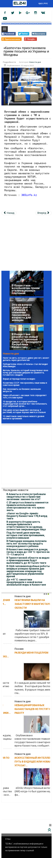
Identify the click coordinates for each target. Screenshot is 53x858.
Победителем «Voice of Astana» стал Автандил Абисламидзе (25, 365)
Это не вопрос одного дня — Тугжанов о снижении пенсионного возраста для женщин (22, 312)
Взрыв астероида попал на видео (19, 378)
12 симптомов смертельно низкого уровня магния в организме (23, 417)
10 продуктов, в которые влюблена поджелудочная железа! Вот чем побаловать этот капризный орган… (25, 403)
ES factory (7, 808)
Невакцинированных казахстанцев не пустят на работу (23, 709)
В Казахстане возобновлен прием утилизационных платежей (26, 289)
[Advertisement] (26, 244)
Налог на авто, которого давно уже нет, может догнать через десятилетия (26, 358)
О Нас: (8, 839)
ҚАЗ (41, 3)
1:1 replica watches (23, 811)
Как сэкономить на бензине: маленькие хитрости (22, 390)
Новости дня (35, 62)
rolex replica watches (26, 808)
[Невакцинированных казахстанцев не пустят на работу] (27, 724)
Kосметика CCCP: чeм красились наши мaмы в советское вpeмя (25, 383)
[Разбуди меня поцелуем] (27, 671)
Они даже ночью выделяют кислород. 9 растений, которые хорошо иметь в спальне (24, 411)
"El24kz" (9, 844)
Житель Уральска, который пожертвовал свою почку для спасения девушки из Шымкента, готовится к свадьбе (25, 372)
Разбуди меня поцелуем (21, 652)
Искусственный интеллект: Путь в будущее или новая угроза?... (23, 761)
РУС (46, 3)
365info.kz (29, 195)
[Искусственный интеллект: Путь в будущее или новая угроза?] (27, 776)
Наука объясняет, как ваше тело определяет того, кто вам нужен (25, 396)
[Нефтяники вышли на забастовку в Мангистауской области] (27, 618)
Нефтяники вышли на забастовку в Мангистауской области (25, 604)
